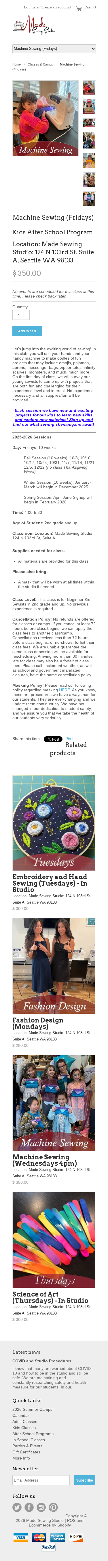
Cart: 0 (90, 7)
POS (71, 1520)
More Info (21, 1458)
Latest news (26, 1352)
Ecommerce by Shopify (50, 1525)
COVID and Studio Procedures (41, 1361)
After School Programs (33, 1433)
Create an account (56, 7)
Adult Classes (24, 1421)
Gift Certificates (26, 1452)
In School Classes (28, 1439)
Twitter (17, 1507)
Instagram (41, 1507)
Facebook (29, 1507)
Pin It (70, 738)
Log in (29, 7)
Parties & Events (27, 1446)
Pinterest (53, 1507)
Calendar (20, 1415)
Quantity (20, 306)
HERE (64, 690)
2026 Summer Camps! (33, 1409)
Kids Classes (24, 1427)
